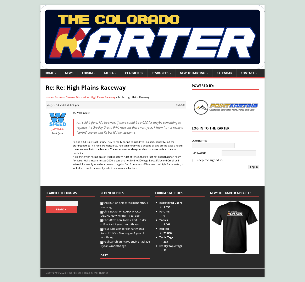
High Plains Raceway (103, 97)
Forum (87, 73)
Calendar (224, 73)
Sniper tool (126, 203)
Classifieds (134, 73)
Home (49, 73)
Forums (59, 97)
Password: (199, 153)
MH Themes (101, 273)
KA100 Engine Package (136, 241)
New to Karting (192, 73)
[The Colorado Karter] (152, 66)
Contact (247, 73)
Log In (254, 166)
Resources (160, 73)
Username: (199, 141)
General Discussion (77, 97)
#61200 (180, 105)
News (69, 73)
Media (109, 73)
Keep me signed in (210, 160)
